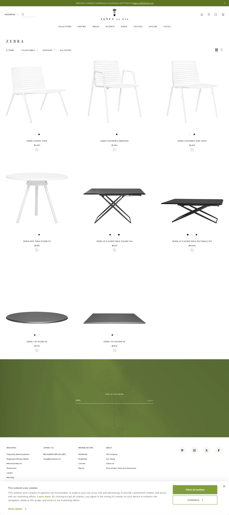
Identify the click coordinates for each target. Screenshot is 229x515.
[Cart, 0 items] (223, 14)
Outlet (167, 26)
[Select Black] (188, 235)
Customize (193, 499)
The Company (111, 454)
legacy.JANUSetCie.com (143, 3)
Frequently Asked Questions (18, 454)
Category (48, 50)
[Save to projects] (37, 149)
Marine (81, 468)
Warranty (10, 477)
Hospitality (82, 459)
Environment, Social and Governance (121, 468)
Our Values (110, 459)
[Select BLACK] (119, 235)
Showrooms (11, 468)
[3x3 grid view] (216, 50)
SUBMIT (150, 400)
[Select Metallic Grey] (39, 134)
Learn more (43, 496)
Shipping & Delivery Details (18, 459)
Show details (15, 509)
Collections (64, 26)
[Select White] (35, 134)
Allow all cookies (195, 489)
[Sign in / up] (202, 14)
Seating (82, 26)
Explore (153, 26)
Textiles (138, 26)
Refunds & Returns (14, 463)
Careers (10, 473)
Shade (124, 26)
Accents (110, 26)
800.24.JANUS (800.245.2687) (54, 454)
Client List (110, 463)
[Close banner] (224, 486)
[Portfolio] (216, 14)
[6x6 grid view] (221, 50)
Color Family (28, 50)
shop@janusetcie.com (52, 459)
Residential (10, 14)
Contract (81, 463)
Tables (95, 26)
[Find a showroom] (209, 14)
